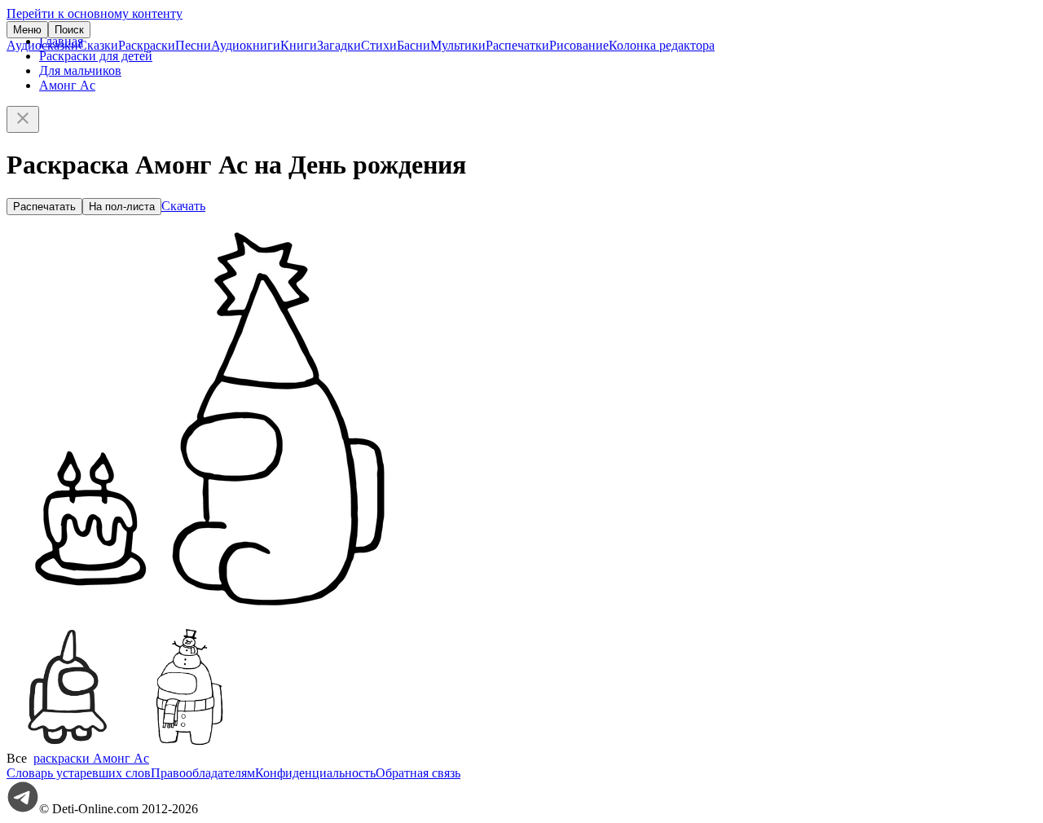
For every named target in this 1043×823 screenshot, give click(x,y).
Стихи (379, 45)
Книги (298, 45)
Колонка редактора (662, 45)
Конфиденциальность (315, 773)
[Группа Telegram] (23, 809)
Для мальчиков (80, 70)
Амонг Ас (67, 85)
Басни (413, 45)
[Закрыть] (23, 119)
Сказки (98, 45)
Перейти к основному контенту (95, 13)
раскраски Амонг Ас (91, 758)
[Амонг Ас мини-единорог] (68, 743)
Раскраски (146, 45)
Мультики (458, 45)
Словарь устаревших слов (79, 773)
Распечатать (44, 206)
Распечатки (517, 45)
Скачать (183, 206)
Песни (193, 45)
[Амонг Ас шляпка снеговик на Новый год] (190, 743)
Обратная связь (418, 773)
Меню (27, 30)
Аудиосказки (42, 45)
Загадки (339, 45)
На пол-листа (122, 206)
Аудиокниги (245, 45)
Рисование (579, 45)
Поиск (69, 30)
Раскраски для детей (95, 56)
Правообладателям (203, 773)
